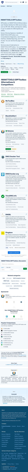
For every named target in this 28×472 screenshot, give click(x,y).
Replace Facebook (19, 436)
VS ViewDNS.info (7, 344)
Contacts (14, 426)
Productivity (13, 455)
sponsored (5, 403)
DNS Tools (6, 281)
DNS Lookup (9, 278)
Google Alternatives (19, 438)
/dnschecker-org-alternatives (8, 172)
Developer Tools (13, 453)
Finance (22, 458)
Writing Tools (20, 456)
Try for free (8, 149)
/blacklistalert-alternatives (7, 114)
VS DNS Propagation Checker (10, 330)
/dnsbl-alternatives (5, 213)
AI (2, 453)
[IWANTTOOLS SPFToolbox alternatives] (14, 12)
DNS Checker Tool (17, 50)
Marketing (19, 455)
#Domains (3, 94)
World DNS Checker (20, 56)
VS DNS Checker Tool (8, 340)
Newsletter (4, 446)
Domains (22, 280)
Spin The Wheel (13, 467)
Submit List (4, 444)
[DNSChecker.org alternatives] (2, 174)
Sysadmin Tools (9, 285)
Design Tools (21, 453)
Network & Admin (15, 283)
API (2, 427)
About (23, 426)
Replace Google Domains (20, 446)
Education (4, 460)
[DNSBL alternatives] (2, 215)
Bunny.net (12, 466)
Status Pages (22, 283)
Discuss (19, 426)
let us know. (3, 357)
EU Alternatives (22, 355)
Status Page (15, 72)
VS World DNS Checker (8, 332)
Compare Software (6, 436)
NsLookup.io (7, 58)
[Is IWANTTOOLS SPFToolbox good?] (10, 72)
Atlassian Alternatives (19, 440)
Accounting (4, 456)
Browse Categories (6, 434)
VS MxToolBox (6, 328)
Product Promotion (6, 426)
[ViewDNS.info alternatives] (2, 196)
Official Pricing (20, 63)
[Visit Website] (26, 100)
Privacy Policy (11, 464)
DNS (4, 278)
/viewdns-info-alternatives (7, 194)
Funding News (5, 442)
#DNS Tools (10, 94)
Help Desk (7, 455)
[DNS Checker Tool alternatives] (2, 157)
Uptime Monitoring (18, 285)
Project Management (6, 458)
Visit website (4, 72)
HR (15, 456)
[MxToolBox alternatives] (2, 101)
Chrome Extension (6, 438)
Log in (2, 267)
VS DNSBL (5, 346)
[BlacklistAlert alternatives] (2, 116)
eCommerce (11, 456)
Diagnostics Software (15, 280)
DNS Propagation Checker (19, 278)
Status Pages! (5, 440)
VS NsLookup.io (7, 334)
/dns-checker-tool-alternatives (8, 155)
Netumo (13, 375)
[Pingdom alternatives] (2, 233)
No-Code (6, 453)
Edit (3, 61)
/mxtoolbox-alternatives (6, 99)
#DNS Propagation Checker (7, 96)
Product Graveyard (19, 442)
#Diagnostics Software (19, 94)
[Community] (23, 2)
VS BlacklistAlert (7, 338)
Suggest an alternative (14, 252)
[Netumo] (2, 131)
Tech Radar (17, 434)
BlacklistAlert (5, 50)
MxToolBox (22, 49)
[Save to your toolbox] (14, 17)
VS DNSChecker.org (8, 342)
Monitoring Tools (6, 283)
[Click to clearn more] (14, 396)
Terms (17, 464)
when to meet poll (12, 469)
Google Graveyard (19, 444)
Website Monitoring (14, 288)
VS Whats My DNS (7, 336)
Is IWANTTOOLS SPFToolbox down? (14, 364)
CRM (3, 455)
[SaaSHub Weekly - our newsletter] (21, 2)
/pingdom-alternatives (6, 231)
